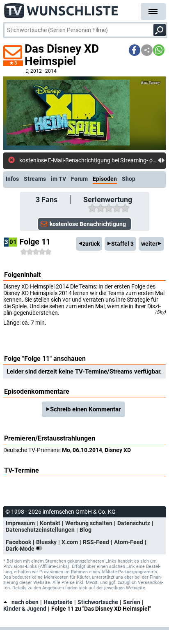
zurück (91, 243)
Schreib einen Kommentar (85, 409)
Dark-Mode (21, 548)
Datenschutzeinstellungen (40, 529)
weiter (149, 243)
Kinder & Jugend (24, 608)
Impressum (20, 523)
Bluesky (46, 542)
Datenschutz (133, 523)
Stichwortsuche (98, 602)
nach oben (25, 602)
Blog (85, 529)
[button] (134, 50)
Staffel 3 (122, 243)
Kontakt (50, 523)
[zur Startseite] (61, 8)
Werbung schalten (88, 523)
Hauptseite (58, 602)
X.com (70, 542)
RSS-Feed (96, 542)
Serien (131, 602)
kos (23, 160)
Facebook (18, 542)
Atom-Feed (128, 542)
